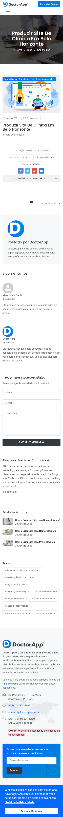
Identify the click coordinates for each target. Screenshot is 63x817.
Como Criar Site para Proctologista (35, 542)
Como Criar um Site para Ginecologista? (37, 520)
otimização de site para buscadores (22, 570)
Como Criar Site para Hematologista (35, 531)
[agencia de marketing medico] (16, 228)
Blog (29, 49)
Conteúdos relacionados (29, 178)
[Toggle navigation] (7, 11)
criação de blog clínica (16, 584)
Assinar (14, 770)
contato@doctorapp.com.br (23, 712)
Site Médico (43, 49)
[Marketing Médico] (15, 4)
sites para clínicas (46, 613)
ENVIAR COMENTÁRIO (31, 442)
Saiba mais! (10, 491)
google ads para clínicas (43, 598)
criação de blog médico (16, 606)
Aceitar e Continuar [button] (31, 811)
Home (18, 49)
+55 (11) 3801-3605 (19, 705)
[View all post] (31, 202)
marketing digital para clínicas (19, 577)
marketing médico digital (17, 591)
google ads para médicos (17, 613)
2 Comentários (33, 118)
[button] (20, 802)
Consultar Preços (49, 4)
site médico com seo (46, 591)
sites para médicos (14, 598)
